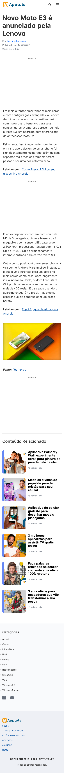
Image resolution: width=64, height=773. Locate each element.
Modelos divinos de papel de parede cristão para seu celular (42, 485)
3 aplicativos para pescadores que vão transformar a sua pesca (43, 596)
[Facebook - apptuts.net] (4, 698)
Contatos (7, 740)
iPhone (5, 659)
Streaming (7, 674)
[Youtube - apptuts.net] (12, 698)
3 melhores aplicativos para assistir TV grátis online (41, 541)
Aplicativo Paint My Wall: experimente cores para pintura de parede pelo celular (44, 457)
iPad (4, 654)
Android (6, 639)
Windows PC (8, 685)
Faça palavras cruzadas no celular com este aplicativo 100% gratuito (43, 568)
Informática (8, 649)
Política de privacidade (14, 735)
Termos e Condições (12, 731)
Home (5, 750)
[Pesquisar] (49, 4)
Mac (4, 664)
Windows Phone (10, 690)
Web (4, 680)
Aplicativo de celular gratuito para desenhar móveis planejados (43, 513)
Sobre (5, 726)
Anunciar (7, 745)
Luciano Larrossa (16, 41)
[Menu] (58, 5)
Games (5, 644)
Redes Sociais (9, 669)
